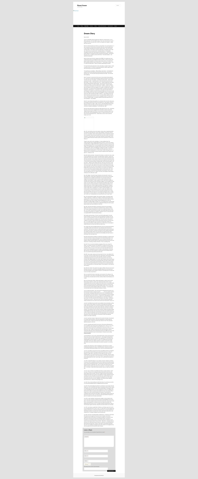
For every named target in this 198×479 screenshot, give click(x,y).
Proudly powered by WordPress (99, 475)
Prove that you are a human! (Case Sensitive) (91, 466)
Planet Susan (82, 5)
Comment (86, 436)
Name (86, 451)
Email (86, 456)
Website (86, 460)
